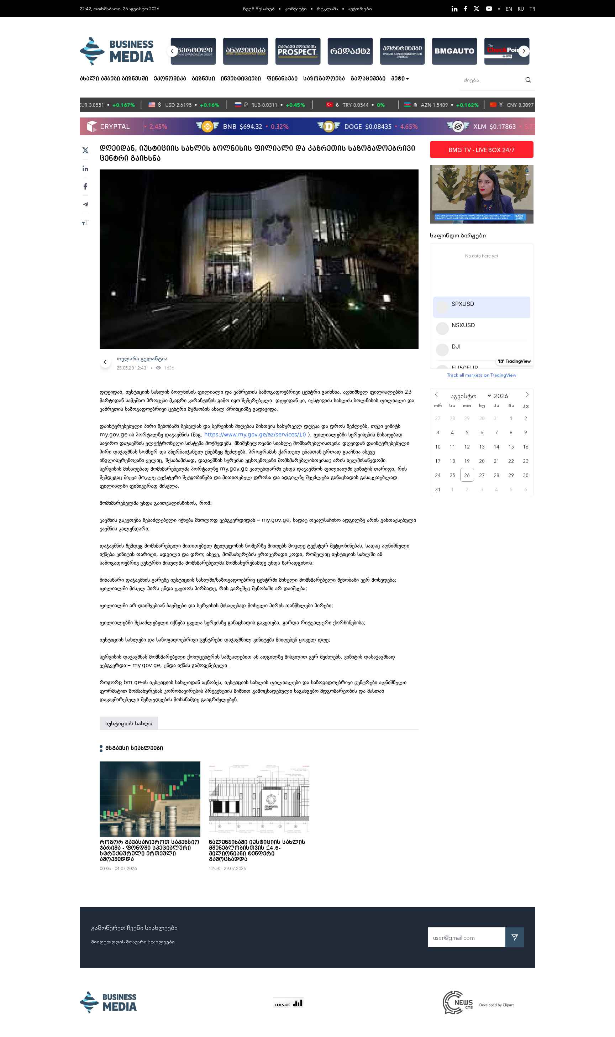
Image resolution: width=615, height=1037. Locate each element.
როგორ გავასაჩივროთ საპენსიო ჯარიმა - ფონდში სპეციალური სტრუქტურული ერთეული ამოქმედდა (149, 851)
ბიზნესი (203, 79)
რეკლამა (327, 8)
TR (532, 8)
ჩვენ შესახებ (259, 8)
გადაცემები (368, 79)
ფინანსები (282, 79)
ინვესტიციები (241, 79)
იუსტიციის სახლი (128, 723)
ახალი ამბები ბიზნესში (114, 79)
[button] (172, 51)
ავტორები (360, 8)
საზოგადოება (324, 79)
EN (509, 8)
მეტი (398, 79)
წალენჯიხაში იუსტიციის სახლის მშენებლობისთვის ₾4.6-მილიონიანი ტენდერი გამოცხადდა (257, 851)
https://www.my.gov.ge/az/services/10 (255, 434)
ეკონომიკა (170, 79)
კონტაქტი (296, 8)
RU (521, 8)
